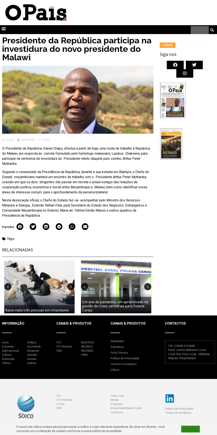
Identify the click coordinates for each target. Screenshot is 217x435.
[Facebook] (175, 65)
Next (71, 286)
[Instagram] (184, 73)
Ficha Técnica (119, 352)
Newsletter (117, 341)
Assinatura (117, 347)
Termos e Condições (123, 364)
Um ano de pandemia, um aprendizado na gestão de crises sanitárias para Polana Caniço (115, 306)
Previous (7, 286)
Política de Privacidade (125, 358)
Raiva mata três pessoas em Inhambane (37, 310)
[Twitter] (194, 65)
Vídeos (115, 370)
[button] (3, 28)
